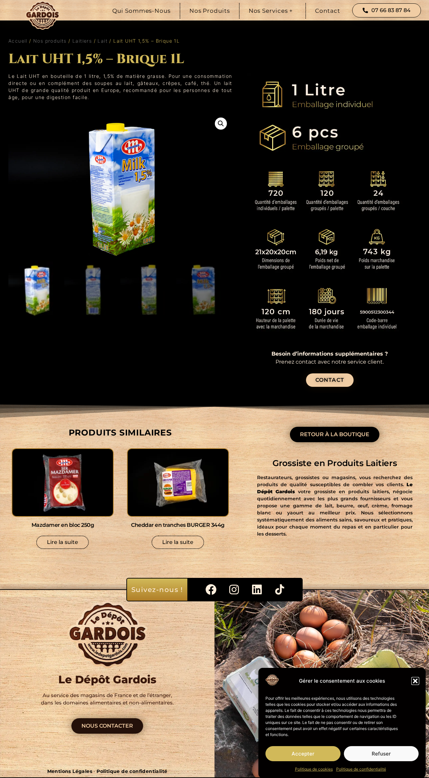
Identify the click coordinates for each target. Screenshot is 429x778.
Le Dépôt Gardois (107, 679)
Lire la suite (62, 542)
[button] (415, 681)
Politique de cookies (314, 769)
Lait (103, 41)
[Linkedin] (256, 589)
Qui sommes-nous (141, 10)
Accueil (17, 41)
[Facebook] (211, 589)
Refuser (381, 753)
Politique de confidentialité (361, 769)
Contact (327, 10)
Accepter (303, 753)
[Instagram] (234, 589)
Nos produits (209, 10)
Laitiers (82, 41)
